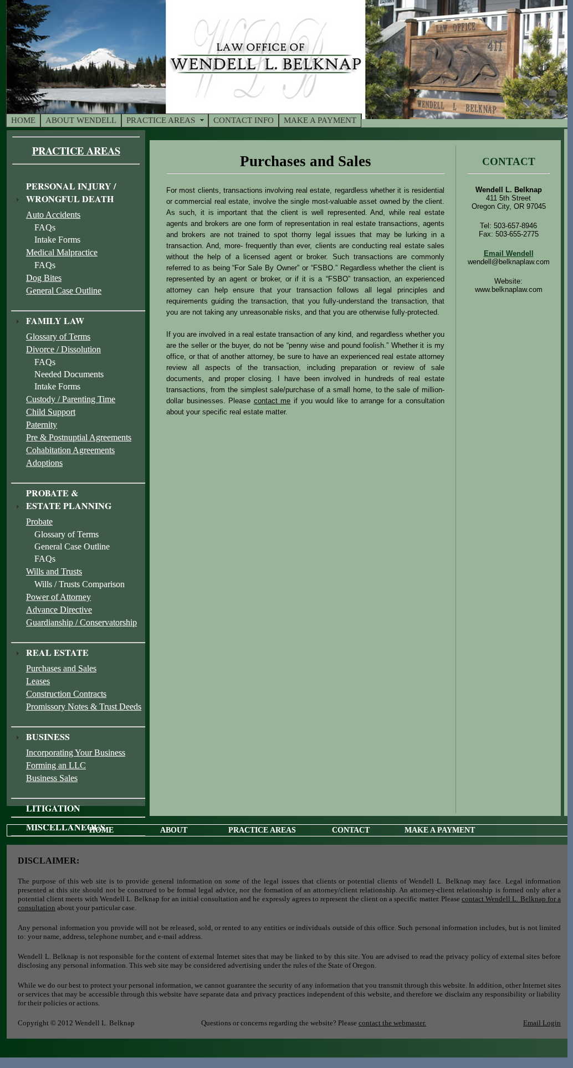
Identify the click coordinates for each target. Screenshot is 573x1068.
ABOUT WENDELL (80, 120)
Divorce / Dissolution (63, 349)
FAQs (44, 227)
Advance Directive (59, 609)
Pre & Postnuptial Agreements (78, 437)
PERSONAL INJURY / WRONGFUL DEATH (71, 192)
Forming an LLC (56, 765)
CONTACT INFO (243, 120)
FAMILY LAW (55, 320)
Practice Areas (76, 150)
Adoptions (44, 463)
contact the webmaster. (392, 1023)
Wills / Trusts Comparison (79, 584)
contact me (272, 401)
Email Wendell (509, 253)
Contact (508, 161)
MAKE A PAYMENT (320, 120)
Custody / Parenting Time (70, 399)
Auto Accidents (53, 214)
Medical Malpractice (62, 252)
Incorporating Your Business (75, 752)
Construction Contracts (66, 694)
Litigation (53, 808)
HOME (23, 120)
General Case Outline (63, 290)
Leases (38, 681)
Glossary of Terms (58, 336)
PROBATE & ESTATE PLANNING (68, 499)
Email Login (542, 1023)
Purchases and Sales (61, 668)
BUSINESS (48, 736)
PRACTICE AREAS (160, 120)
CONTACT (351, 830)
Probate (39, 521)
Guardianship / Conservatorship (81, 622)
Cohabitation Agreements (70, 450)
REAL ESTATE (57, 652)
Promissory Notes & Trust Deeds (83, 706)
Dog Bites (44, 278)
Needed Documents (69, 374)
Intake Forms (57, 239)
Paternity (41, 424)
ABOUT (173, 830)
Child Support (50, 412)
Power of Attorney (58, 597)
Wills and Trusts (54, 571)
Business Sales (52, 778)
